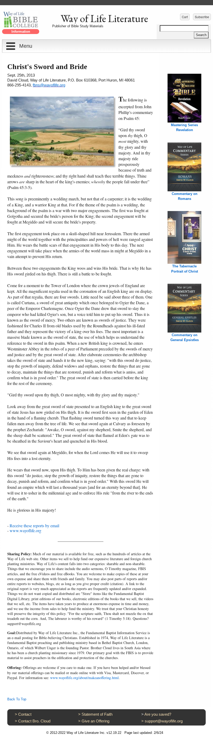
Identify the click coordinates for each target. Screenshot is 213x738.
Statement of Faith (97, 714)
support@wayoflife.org (164, 721)
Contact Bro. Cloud (34, 721)
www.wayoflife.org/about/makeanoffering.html (84, 677)
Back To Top (16, 699)
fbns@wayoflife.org (49, 85)
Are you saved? (157, 714)
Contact (24, 714)
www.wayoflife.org (25, 530)
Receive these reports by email (34, 525)
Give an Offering (95, 721)
